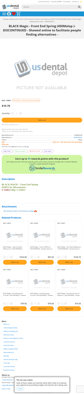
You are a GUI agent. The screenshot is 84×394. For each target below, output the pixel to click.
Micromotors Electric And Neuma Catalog (19, 211)
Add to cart (42, 120)
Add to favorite (35, 151)
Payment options (9, 370)
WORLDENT (78, 137)
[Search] (79, 7)
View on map (6, 389)
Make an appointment (11, 349)
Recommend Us (9, 352)
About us (6, 324)
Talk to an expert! (20, 151)
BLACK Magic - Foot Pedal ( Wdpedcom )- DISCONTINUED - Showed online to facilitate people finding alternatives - (69, 249)
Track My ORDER (56, 2)
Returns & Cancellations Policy (13, 338)
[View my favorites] (13, 13)
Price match (47, 151)
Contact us (75, 2)
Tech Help (7, 363)
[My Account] (9, 13)
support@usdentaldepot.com (11, 385)
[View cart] (18, 13)
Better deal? (7, 151)
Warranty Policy (9, 335)
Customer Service (44, 2)
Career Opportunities (10, 328)
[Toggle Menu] (4, 13)
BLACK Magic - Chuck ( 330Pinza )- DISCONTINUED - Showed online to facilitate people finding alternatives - (41, 249)
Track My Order (9, 345)
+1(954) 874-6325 (7, 380)
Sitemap (6, 356)
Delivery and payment (11, 331)
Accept (20, 388)
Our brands (66, 2)
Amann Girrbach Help (11, 359)
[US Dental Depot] (10, 9)
